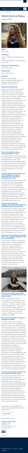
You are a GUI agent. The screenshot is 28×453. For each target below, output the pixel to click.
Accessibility (3, 450)
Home (2, 11)
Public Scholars (10, 418)
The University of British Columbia (10, 3)
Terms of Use (14, 448)
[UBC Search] (25, 1)
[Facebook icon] (2, 432)
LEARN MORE (6, 413)
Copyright (20, 448)
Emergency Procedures (6, 448)
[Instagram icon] (4, 432)
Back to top (4, 435)
